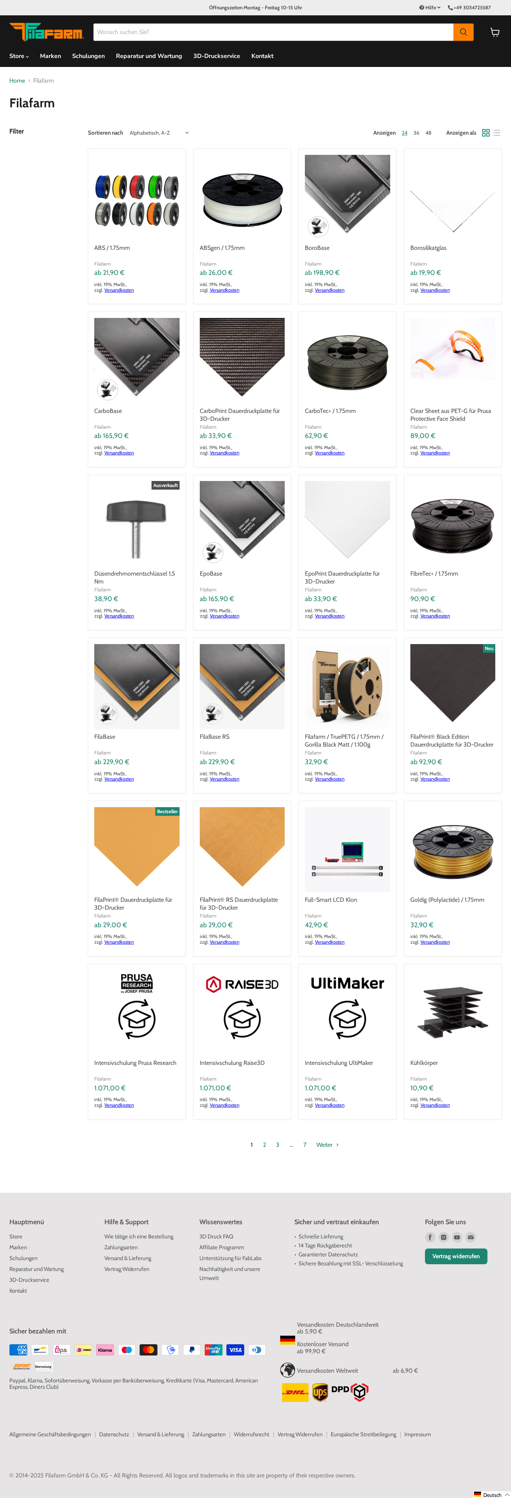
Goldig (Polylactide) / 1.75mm (447, 899)
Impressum (417, 1434)
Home (17, 80)
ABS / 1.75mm (112, 247)
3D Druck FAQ (216, 1236)
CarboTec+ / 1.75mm (330, 410)
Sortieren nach (105, 133)
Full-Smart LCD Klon (331, 899)
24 (404, 132)
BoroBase (317, 247)
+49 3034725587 (472, 7)
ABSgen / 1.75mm (222, 247)
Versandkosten (119, 290)
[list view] (496, 133)
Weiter (325, 1144)
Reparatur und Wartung (149, 56)
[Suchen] (463, 32)
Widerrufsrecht (251, 1434)
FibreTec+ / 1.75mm (434, 573)
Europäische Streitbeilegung (363, 1434)
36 (416, 132)
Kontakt (262, 56)
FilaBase (104, 736)
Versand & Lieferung (127, 1258)
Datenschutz (114, 1434)
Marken (50, 56)
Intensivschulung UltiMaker (339, 1062)
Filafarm (102, 264)
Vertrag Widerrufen (126, 1269)
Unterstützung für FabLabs (230, 1258)
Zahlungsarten (121, 1247)
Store (15, 1236)
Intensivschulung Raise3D (232, 1062)
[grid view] (486, 133)
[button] (492, 1494)
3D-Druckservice (216, 56)
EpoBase (211, 573)
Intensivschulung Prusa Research (135, 1062)
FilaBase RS (214, 736)
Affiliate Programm (221, 1247)
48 (428, 132)
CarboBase (108, 410)
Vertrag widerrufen (456, 1256)
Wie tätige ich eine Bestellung (138, 1236)
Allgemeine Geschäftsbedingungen (50, 1434)
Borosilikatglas (428, 247)
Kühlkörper (424, 1062)
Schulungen (88, 56)
